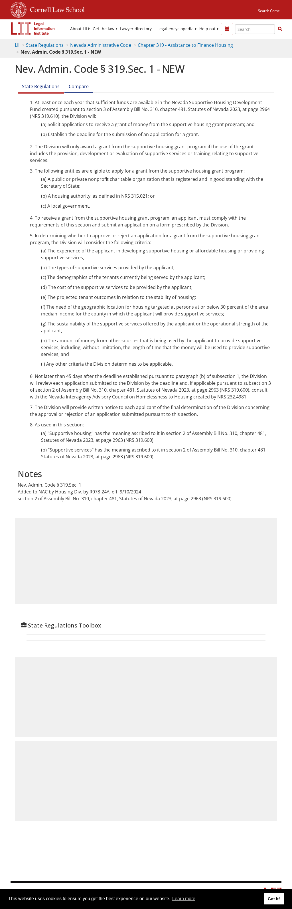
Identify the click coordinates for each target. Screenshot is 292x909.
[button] (280, 29)
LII (17, 45)
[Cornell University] (19, 9)
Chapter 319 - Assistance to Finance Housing (185, 45)
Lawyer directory (136, 28)
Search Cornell (269, 10)
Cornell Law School (56, 9)
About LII (78, 28)
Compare (79, 86)
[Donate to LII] (227, 29)
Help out (207, 28)
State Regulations (45, 45)
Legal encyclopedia (175, 28)
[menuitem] (78, 29)
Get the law (103, 28)
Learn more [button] (183, 898)
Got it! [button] (274, 898)
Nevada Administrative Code (100, 45)
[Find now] (280, 29)
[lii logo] (33, 28)
